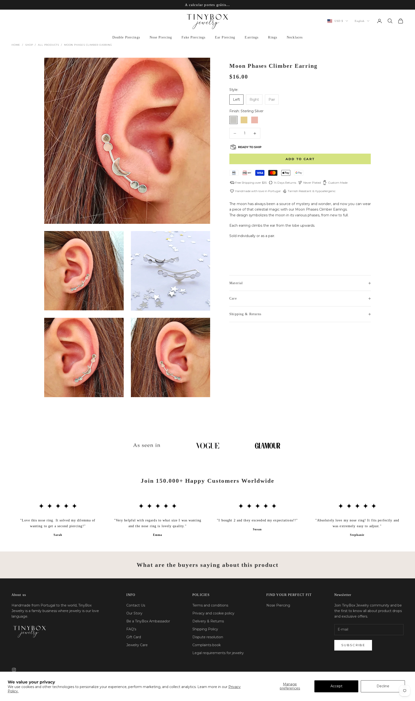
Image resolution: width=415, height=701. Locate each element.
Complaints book (206, 645)
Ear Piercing (225, 37)
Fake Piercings (193, 37)
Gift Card (133, 637)
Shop (29, 44)
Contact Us (135, 605)
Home (16, 44)
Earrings (251, 37)
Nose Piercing (161, 37)
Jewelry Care (137, 645)
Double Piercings (126, 37)
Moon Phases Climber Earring (88, 44)
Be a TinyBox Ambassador (148, 621)
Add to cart (300, 159)
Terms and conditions (210, 605)
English (360, 20)
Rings (272, 37)
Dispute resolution (207, 637)
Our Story (134, 613)
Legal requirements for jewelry (218, 653)
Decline (383, 686)
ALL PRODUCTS (48, 44)
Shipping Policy (205, 629)
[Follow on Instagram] (14, 669)
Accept (336, 686)
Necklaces (295, 37)
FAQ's (131, 629)
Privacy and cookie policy (213, 613)
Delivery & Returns (208, 621)
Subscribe (353, 645)
